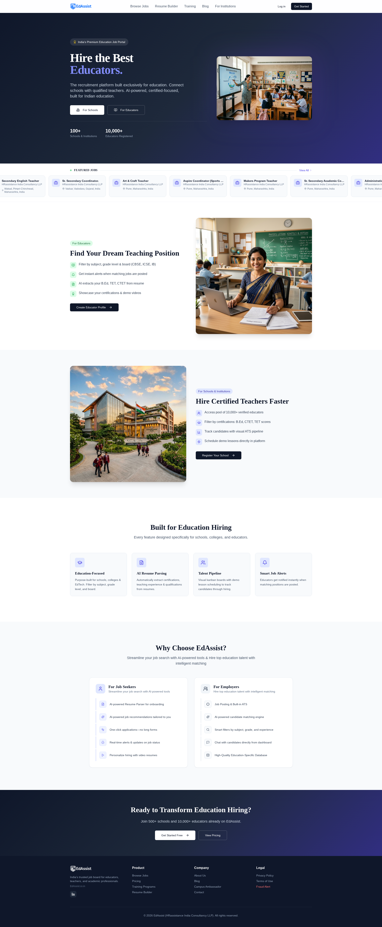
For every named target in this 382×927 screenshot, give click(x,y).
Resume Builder (166, 6)
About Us (200, 875)
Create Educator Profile (91, 307)
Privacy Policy (265, 875)
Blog (205, 6)
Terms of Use (264, 881)
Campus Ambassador (207, 886)
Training (190, 6)
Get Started (301, 6)
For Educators (129, 110)
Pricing (136, 881)
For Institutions (225, 6)
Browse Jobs (139, 6)
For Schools (90, 110)
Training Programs (143, 886)
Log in (282, 6)
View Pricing (212, 835)
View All (304, 170)
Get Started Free (172, 835)
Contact (199, 892)
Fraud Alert (263, 886)
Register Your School (215, 455)
